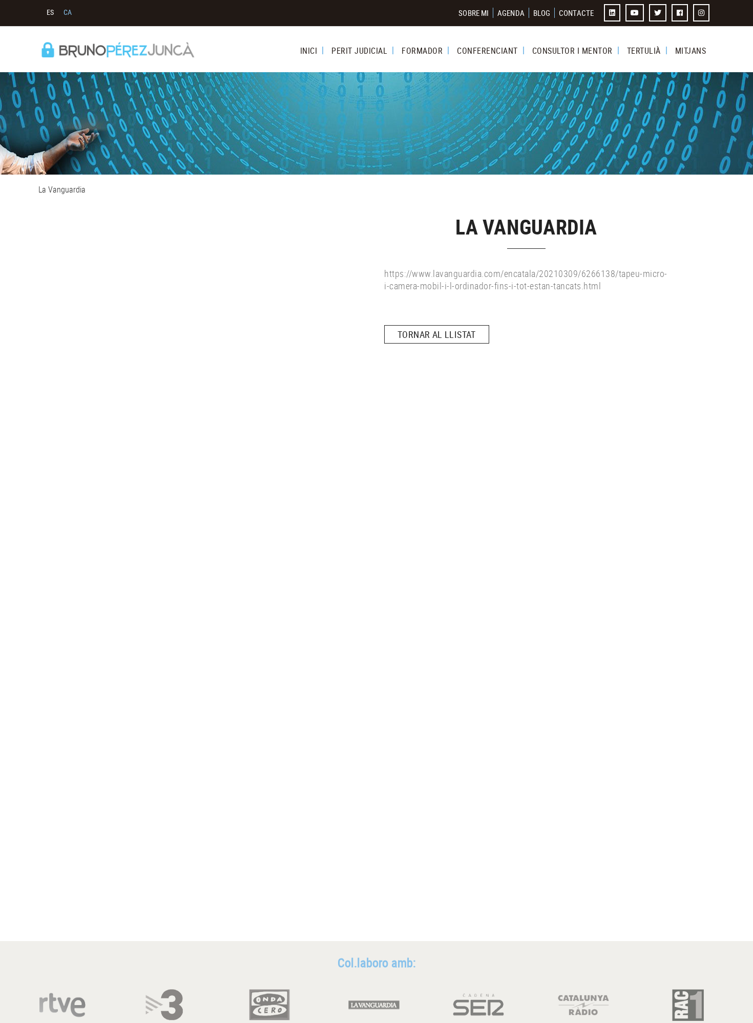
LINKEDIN (613, 12)
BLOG (541, 13)
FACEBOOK (681, 12)
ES (50, 12)
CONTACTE (576, 13)
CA (68, 12)
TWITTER (658, 12)
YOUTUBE (636, 12)
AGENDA (511, 13)
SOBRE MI (473, 13)
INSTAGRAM (702, 12)
